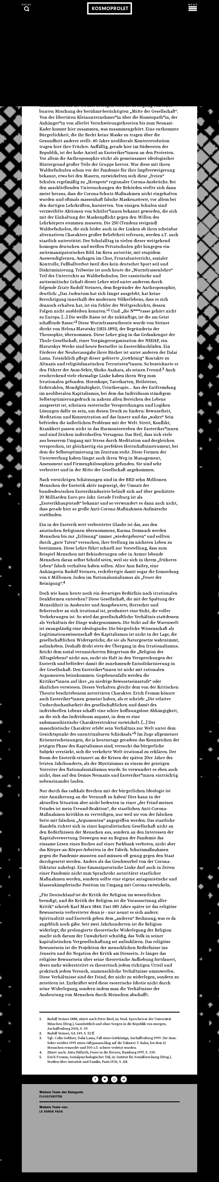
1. (40, 1019)
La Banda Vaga (51, 1111)
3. (40, 1038)
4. (40, 1052)
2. (40, 1033)
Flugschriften (50, 1096)
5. (40, 1057)
